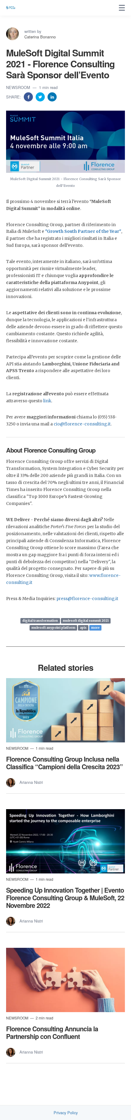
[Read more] (65, 710)
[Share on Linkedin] (52, 96)
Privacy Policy (66, 1112)
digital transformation (40, 621)
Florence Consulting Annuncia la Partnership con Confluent (52, 1032)
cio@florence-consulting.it (82, 424)
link (47, 401)
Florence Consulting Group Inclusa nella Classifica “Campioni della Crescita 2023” (64, 762)
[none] (122, 8)
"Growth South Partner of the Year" (83, 231)
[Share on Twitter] (41, 96)
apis (83, 628)
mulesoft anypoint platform (53, 628)
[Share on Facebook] (29, 96)
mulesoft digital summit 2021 (86, 621)
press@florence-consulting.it (87, 598)
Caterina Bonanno (40, 37)
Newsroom (18, 87)
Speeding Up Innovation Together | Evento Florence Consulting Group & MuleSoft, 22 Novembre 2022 (65, 897)
